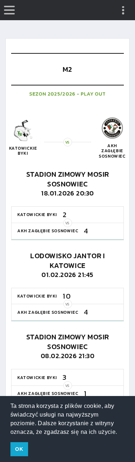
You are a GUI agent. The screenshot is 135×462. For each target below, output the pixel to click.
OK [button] (19, 449)
